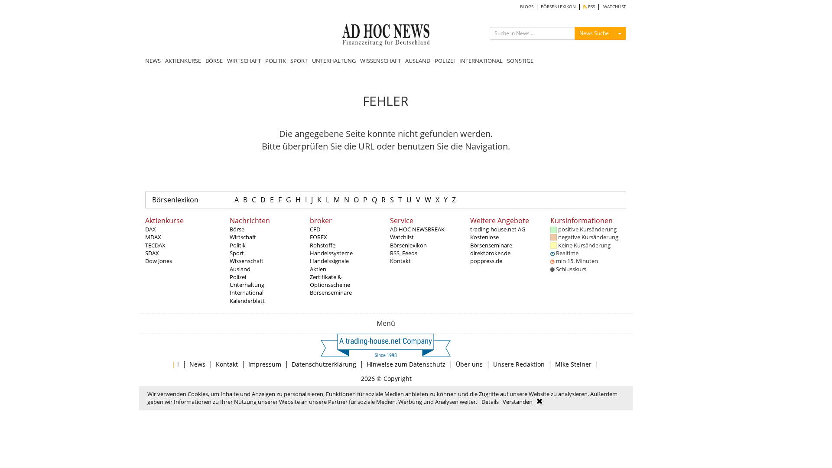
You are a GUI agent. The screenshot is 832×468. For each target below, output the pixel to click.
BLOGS (526, 7)
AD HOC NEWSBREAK (417, 229)
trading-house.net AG (497, 229)
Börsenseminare (331, 292)
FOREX (318, 237)
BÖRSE (214, 61)
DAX (150, 229)
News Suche (594, 33)
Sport (237, 253)
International (246, 292)
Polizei (238, 277)
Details (490, 402)
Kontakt (400, 261)
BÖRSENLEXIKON (558, 7)
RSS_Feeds (403, 253)
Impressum (264, 364)
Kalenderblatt (247, 301)
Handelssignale (329, 261)
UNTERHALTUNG (334, 61)
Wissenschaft (246, 261)
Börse (237, 229)
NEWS (153, 61)
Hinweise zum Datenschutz (406, 364)
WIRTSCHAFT (244, 61)
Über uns (469, 364)
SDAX (152, 253)
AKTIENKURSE (183, 61)
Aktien (318, 269)
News (197, 364)
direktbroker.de (490, 253)
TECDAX (155, 245)
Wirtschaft (243, 237)
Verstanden (518, 402)
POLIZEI (445, 61)
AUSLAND (417, 61)
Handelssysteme (331, 253)
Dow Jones (158, 261)
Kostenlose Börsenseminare (491, 241)
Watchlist (402, 237)
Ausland (240, 269)
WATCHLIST (614, 7)
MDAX (153, 237)
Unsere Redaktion (519, 364)
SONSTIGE (520, 61)
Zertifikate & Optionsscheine (330, 281)
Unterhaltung (247, 285)
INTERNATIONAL (481, 61)
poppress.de (486, 261)
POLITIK (275, 61)
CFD (315, 229)
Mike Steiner (573, 364)
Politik (238, 245)
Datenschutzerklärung (324, 364)
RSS (591, 7)
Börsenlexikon (175, 200)
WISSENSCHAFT (380, 61)
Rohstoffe (322, 245)
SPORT (299, 61)
